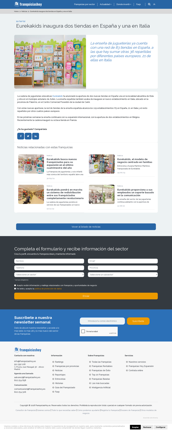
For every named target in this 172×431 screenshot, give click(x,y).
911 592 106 (20, 364)
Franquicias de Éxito (101, 370)
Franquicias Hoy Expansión (141, 366)
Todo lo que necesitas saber (64, 410)
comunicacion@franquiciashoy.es (29, 389)
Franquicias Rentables (102, 366)
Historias (59, 383)
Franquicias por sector (84, 4)
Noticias (59, 370)
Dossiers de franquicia (130, 410)
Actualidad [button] (105, 4)
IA (154, 4)
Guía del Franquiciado (65, 387)
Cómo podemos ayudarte (88, 410)
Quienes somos (43, 410)
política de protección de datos (48, 289)
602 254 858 (20, 380)
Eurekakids (58, 96)
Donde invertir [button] (123, 4)
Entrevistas (60, 379)
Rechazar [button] (147, 427)
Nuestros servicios (137, 362)
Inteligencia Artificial (101, 387)
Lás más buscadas (100, 383)
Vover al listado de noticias (86, 226)
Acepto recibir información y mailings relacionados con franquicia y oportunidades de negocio (57, 285)
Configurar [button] (160, 427)
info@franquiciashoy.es (25, 361)
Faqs (138, 4)
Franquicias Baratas (101, 379)
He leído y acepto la (39, 289)
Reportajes (60, 375)
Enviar (86, 296)
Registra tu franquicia (110, 410)
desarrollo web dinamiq (150, 417)
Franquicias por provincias (67, 366)
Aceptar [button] (135, 427)
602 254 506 (20, 392)
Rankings (59, 362)
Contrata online (136, 370)
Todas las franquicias (101, 362)
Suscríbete (138, 321)
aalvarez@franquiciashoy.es (27, 377)
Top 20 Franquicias (100, 375)
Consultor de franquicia (26, 410)
